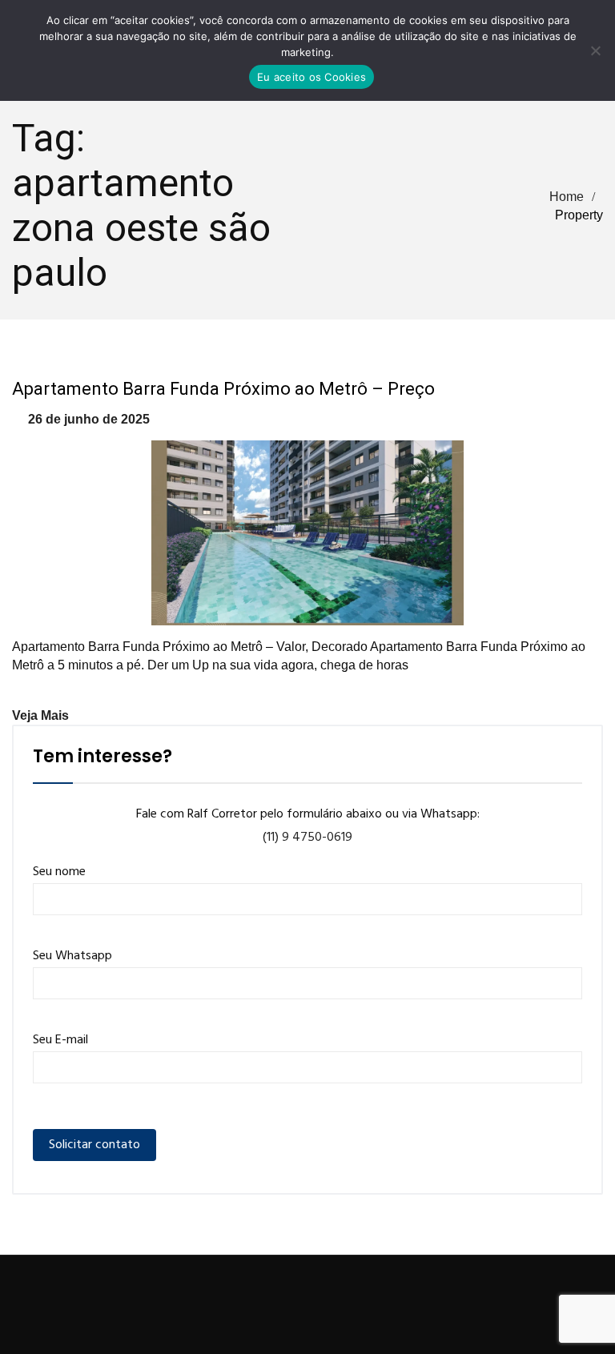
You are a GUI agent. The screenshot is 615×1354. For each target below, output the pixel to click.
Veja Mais (40, 715)
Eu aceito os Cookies (311, 76)
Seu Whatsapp (72, 956)
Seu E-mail (60, 1040)
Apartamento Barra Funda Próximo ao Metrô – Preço (223, 389)
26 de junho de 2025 (89, 419)
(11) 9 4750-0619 (307, 837)
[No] (595, 50)
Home (566, 196)
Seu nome (59, 872)
